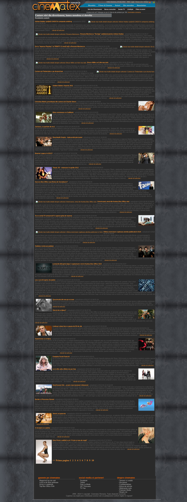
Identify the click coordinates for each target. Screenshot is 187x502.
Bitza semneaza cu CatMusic (63, 112)
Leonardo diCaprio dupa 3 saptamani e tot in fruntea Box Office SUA (77, 264)
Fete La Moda (85, 484)
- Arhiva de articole (125, 486)
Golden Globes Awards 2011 (63, 86)
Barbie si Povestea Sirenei (44, 399)
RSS (128, 2)
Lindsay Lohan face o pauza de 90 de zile (67, 326)
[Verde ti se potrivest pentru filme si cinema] (154, 2)
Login (132, 2)
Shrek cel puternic (59, 414)
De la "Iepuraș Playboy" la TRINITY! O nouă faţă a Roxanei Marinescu (60, 46)
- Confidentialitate (124, 484)
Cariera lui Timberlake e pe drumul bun (49, 71)
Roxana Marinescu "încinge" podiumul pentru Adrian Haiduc (102, 34)
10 (93, 460)
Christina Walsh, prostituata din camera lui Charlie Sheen (55, 102)
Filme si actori (140, 9)
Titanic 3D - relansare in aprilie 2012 (66, 168)
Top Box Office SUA (46, 486)
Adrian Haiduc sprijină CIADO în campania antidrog (53, 21)
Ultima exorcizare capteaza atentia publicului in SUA (122, 232)
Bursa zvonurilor (110, 9)
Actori (117, 5)
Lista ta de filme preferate (48, 482)
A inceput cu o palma (42, 428)
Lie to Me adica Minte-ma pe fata (64, 369)
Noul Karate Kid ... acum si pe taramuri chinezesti (70, 385)
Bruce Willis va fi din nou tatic (98, 62)
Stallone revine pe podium (44, 246)
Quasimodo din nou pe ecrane (63, 299)
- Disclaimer (122, 482)
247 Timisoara (85, 486)
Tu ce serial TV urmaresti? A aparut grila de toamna (53, 216)
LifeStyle (130, 9)
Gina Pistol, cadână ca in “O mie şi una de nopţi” (70, 440)
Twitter (82, 482)
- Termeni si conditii (125, 481)
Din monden (128, 5)
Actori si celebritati (46, 484)
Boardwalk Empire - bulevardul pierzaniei (67, 137)
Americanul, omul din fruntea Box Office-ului (113, 201)
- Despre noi (122, 492)
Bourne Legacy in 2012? (44, 153)
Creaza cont (139, 2)
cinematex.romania (134, 12)
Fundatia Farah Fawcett (61, 356)
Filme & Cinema (105, 5)
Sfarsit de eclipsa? (59, 310)
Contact (146, 2)
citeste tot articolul (58, 30)
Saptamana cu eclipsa (43, 339)
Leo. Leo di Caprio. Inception (45, 280)
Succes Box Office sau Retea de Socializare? (51, 182)
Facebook (83, 481)
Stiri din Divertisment (95, 9)
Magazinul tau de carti (47, 481)
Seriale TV (121, 9)
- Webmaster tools (125, 488)
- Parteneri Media (124, 490)
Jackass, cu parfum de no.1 (45, 127)
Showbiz (91, 5)
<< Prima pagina (61, 460)
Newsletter (141, 5)
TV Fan (83, 488)
